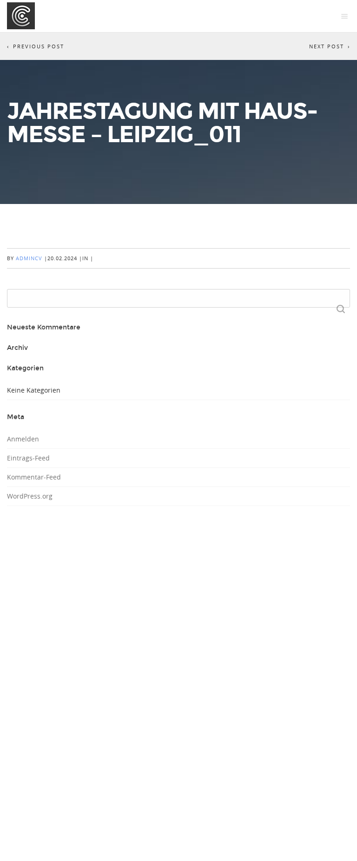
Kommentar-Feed (34, 477)
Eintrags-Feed (28, 458)
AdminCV (29, 258)
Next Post (326, 46)
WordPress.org (30, 496)
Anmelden (23, 438)
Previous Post (38, 46)
